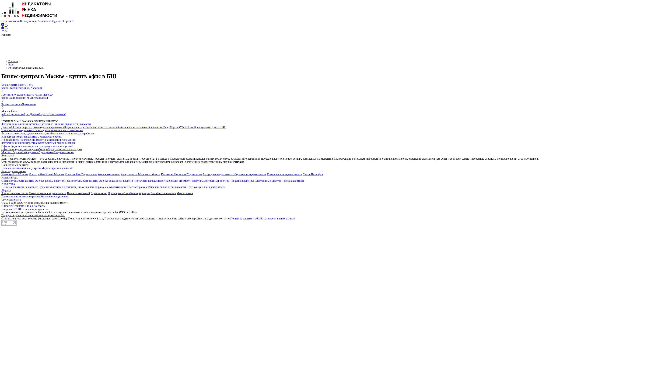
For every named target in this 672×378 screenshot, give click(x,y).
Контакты (39, 205)
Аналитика (45, 21)
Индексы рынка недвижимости (167, 187)
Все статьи (7, 155)
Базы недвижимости (13, 171)
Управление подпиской (54, 196)
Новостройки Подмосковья (81, 174)
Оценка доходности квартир (116, 180)
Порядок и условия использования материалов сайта (33, 215)
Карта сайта (13, 199)
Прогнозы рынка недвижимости (206, 187)
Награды (6, 209)
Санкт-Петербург (313, 174)
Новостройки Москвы (14, 174)
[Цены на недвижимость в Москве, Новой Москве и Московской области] (29, 17)
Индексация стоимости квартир (182, 180)
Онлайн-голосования (163, 193)
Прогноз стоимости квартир (81, 180)
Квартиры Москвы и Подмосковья (181, 174)
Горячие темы (99, 193)
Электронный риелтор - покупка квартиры (228, 180)
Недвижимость (10, 21)
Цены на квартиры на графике (19, 187)
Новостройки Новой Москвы (46, 174)
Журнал (57, 21)
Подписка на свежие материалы (20, 196)
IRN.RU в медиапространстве (30, 209)
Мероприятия (185, 193)
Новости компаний (78, 193)
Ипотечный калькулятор (148, 180)
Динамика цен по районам (92, 187)
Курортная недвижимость (250, 174)
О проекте (68, 21)
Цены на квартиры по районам (57, 187)
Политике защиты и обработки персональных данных (262, 218)
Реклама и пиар (23, 205)
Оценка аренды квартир (49, 180)
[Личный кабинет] (3, 24)
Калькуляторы (29, 21)
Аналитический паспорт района (128, 187)
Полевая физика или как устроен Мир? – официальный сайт (37, 168)
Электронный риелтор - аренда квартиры (279, 180)
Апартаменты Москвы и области (140, 174)
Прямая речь (115, 193)
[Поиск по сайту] (6, 24)
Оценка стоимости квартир (17, 180)
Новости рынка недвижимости (47, 193)
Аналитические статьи (15, 193)
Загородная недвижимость (219, 174)
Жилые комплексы (109, 174)
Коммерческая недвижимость (284, 174)
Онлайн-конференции (136, 193)
